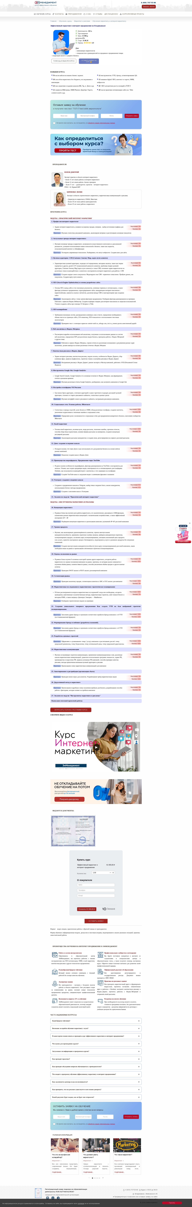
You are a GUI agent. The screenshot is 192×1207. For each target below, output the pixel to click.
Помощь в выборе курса (63, 61)
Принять (172, 1203)
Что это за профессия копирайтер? (61, 1156)
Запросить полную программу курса (70, 710)
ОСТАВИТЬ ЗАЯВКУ (96, 921)
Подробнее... (57, 1172)
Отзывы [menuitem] (98, 14)
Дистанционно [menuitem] (111, 14)
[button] (103, 1178)
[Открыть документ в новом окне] (38, 1193)
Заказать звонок (149, 6)
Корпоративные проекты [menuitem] (133, 14)
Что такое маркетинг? (123, 1155)
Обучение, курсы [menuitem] (43, 14)
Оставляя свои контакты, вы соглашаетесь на (85, 123)
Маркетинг (56, 1161)
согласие (81, 1203)
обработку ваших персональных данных (101, 123)
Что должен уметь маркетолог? (90, 1156)
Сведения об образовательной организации (62, 1195)
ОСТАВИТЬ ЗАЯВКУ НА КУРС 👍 (88, 61)
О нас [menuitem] (88, 14)
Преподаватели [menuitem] (75, 14)
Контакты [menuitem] (59, 14)
